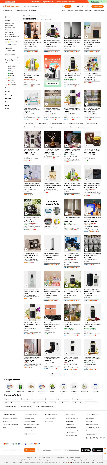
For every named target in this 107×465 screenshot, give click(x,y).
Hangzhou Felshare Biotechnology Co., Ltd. (72, 84)
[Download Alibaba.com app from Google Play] (98, 450)
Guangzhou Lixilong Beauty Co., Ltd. (92, 117)
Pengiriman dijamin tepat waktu (32, 424)
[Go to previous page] (49, 374)
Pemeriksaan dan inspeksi (30, 430)
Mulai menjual (89, 421)
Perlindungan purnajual (30, 427)
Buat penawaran (49, 421)
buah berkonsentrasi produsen (59, 127)
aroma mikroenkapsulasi (41, 127)
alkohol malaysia (50, 399)
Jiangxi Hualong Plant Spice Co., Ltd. (72, 266)
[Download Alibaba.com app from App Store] (86, 450)
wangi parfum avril (11, 406)
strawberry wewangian (12, 399)
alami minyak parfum (92, 123)
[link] (105, 449)
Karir (4, 427)
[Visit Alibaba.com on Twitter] (94, 438)
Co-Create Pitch (7, 421)
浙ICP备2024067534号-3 (96, 462)
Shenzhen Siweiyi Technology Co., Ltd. (72, 228)
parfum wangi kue (78, 402)
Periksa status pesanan (92, 424)
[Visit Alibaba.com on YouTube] (101, 438)
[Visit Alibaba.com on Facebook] (87, 438)
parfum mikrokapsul (63, 399)
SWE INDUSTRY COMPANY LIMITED (32, 158)
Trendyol (71, 457)
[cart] (83, 6)
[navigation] (12, 195)
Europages (78, 457)
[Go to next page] (75, 374)
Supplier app (47, 450)
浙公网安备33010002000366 (81, 462)
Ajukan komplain (70, 424)
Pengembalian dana (71, 427)
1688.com (36, 457)
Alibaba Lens (13, 450)
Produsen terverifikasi (50, 418)
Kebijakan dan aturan (29, 434)
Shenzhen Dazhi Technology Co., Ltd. (72, 50)
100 (72, 375)
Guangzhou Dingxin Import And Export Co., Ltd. (52, 190)
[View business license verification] (68, 462)
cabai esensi (27, 402)
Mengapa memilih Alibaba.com (11, 418)
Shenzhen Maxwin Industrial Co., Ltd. (52, 50)
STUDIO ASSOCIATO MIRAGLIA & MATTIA (32, 297)
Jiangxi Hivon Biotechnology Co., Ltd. (92, 263)
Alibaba (25, 15)
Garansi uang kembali (29, 421)
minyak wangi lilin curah (84, 127)
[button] (63, 6)
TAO (66, 457)
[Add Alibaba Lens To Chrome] (29, 450)
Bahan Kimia (32, 15)
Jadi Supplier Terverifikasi (92, 427)
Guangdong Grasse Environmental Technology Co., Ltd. (52, 263)
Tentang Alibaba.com (9, 414)
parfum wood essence (26, 406)
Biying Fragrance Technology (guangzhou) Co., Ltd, (72, 193)
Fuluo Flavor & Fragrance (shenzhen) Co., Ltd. (32, 117)
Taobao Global (60, 457)
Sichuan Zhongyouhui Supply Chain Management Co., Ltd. (52, 156)
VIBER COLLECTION (89, 158)
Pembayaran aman (29, 418)
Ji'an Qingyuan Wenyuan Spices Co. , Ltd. (92, 230)
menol (72, 127)
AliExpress (29, 457)
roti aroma (28, 127)
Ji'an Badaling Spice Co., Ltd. (31, 227)
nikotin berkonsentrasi (40, 402)
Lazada (53, 457)
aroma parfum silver (91, 402)
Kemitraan (89, 430)
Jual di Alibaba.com (91, 418)
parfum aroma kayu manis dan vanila (44, 406)
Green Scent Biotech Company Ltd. (32, 84)
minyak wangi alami (42, 123)
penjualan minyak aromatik (58, 123)
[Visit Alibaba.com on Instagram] (97, 438)
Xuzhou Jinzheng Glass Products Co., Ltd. (72, 160)
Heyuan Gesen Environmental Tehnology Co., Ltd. (92, 193)
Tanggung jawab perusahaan (10, 424)
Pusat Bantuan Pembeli (72, 418)
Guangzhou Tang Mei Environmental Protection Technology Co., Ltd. (52, 117)
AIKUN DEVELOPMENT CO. (31, 260)
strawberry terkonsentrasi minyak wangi (32, 399)
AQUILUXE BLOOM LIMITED (31, 50)
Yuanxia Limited (28, 193)
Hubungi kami (69, 421)
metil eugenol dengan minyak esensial (82, 399)
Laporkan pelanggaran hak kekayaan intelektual (72, 431)
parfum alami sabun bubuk (13, 402)
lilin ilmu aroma (29, 123)
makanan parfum (65, 402)
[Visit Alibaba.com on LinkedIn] (91, 438)
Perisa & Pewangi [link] (42, 15)
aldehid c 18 (53, 402)
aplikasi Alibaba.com (73, 450)
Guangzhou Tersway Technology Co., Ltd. (92, 50)
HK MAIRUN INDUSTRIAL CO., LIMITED (92, 81)
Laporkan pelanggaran (71, 435)
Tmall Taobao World (45, 457)
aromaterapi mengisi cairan (76, 123)
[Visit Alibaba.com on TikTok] (104, 438)
